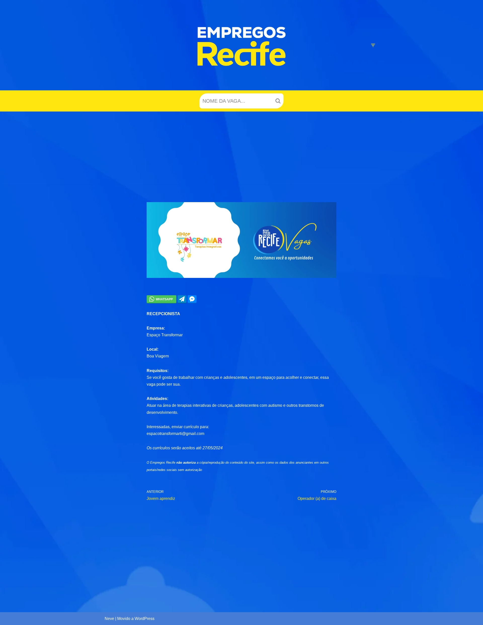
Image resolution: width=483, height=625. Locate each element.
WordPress (144, 618)
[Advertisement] (241, 149)
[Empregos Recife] (241, 46)
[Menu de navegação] (373, 45)
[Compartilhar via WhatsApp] (161, 299)
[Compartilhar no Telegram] (182, 299)
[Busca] (278, 100)
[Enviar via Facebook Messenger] (192, 299)
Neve (109, 618)
